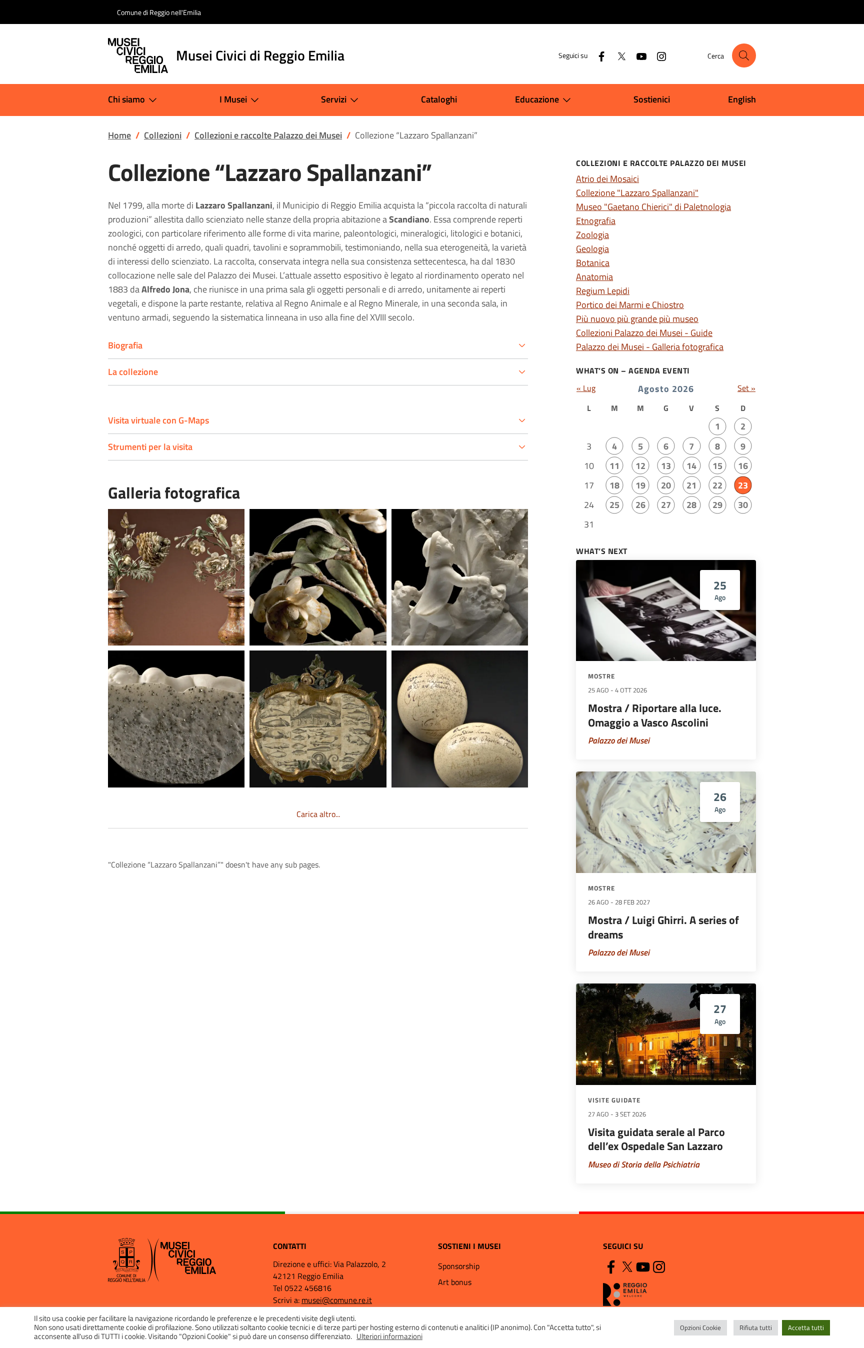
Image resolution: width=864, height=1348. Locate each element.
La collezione (133, 371)
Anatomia (594, 277)
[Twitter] (618, 55)
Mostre (601, 676)
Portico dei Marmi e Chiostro (630, 305)
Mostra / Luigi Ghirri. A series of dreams (663, 927)
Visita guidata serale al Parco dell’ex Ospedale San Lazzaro (656, 1139)
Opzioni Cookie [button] (700, 1327)
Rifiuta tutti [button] (756, 1327)
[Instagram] (658, 55)
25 (615, 505)
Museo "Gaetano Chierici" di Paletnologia (653, 207)
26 (641, 505)
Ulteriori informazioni (389, 1336)
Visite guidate (614, 1100)
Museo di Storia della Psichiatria (644, 1164)
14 (691, 465)
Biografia (125, 345)
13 (666, 465)
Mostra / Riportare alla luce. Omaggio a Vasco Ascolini (655, 715)
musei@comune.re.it (337, 1300)
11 (615, 465)
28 (691, 505)
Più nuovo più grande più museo (637, 319)
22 (717, 485)
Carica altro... (318, 814)
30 (743, 505)
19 (641, 485)
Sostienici (652, 99)
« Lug (586, 388)
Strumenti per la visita (150, 447)
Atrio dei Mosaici (607, 179)
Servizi (333, 99)
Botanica (593, 263)
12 (641, 465)
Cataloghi (439, 99)
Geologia (592, 249)
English (742, 99)
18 (615, 485)
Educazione (537, 99)
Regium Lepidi (603, 291)
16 (743, 465)
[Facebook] (598, 55)
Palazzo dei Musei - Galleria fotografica (650, 347)
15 (717, 465)
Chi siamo (126, 99)
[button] (744, 56)
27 (666, 505)
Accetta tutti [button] (806, 1327)
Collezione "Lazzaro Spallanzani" (637, 193)
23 (743, 485)
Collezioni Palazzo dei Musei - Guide (644, 333)
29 (717, 505)
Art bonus (455, 1282)
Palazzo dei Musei (619, 740)
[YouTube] (638, 55)
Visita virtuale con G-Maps (158, 420)
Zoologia (592, 235)
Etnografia (596, 221)
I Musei (233, 99)
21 (691, 485)
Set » (747, 388)
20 (666, 485)
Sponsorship (459, 1266)
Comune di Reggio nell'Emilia (159, 12)
